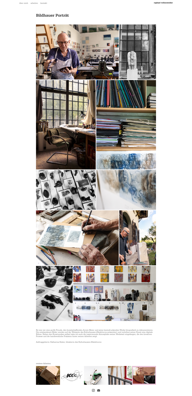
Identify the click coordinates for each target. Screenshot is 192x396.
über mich (23, 3)
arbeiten (34, 3)
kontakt (43, 3)
